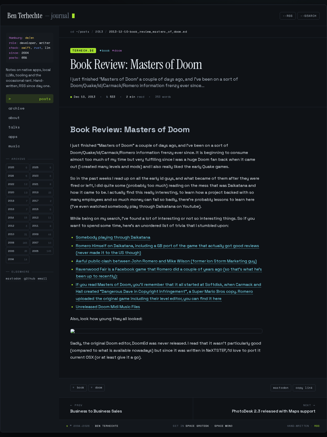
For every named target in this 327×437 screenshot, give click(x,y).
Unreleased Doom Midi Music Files (108, 306)
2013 (99, 32)
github (29, 278)
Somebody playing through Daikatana (113, 237)
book (79, 387)
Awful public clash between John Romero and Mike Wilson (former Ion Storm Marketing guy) (166, 261)
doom (97, 387)
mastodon (13, 278)
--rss (288, 16)
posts (45, 98)
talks (14, 127)
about (14, 117)
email (42, 278)
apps (13, 136)
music (14, 146)
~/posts (82, 32)
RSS (317, 426)
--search (308, 16)
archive (16, 108)
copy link (304, 388)
